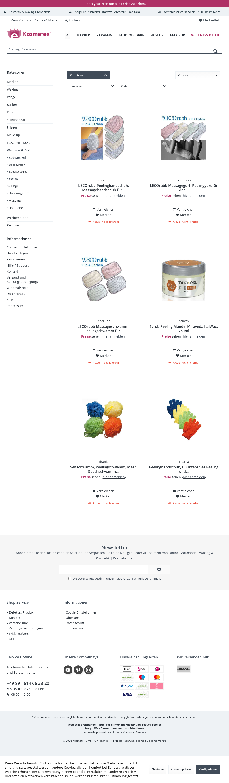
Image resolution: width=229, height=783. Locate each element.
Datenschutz (16, 294)
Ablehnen (157, 769)
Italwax (183, 321)
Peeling (13, 178)
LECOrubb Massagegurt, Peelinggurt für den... (184, 187)
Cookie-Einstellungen (22, 247)
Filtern (78, 75)
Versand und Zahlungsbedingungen (24, 279)
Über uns (73, 618)
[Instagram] (88, 669)
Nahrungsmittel (20, 193)
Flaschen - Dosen (19, 142)
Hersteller (76, 86)
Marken (12, 82)
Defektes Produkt (21, 612)
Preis (124, 86)
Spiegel (13, 186)
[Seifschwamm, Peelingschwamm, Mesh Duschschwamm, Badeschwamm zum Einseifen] (103, 419)
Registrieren (16, 259)
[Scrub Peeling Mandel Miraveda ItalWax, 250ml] (184, 278)
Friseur (12, 127)
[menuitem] (208, 20)
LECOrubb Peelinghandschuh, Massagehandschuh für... (103, 187)
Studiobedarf (17, 120)
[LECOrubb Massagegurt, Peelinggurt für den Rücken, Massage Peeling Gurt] (184, 137)
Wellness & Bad (18, 150)
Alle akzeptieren (181, 769)
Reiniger (13, 225)
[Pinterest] (78, 669)
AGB (10, 300)
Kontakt (12, 271)
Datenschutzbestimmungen (96, 578)
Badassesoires (17, 172)
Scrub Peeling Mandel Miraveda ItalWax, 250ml (184, 328)
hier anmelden (114, 195)
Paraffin (13, 112)
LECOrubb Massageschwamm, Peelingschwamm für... (103, 328)
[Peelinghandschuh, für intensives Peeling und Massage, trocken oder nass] (184, 419)
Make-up (13, 135)
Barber (12, 104)
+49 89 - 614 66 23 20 (28, 683)
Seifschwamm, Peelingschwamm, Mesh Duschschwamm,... (103, 469)
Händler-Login (17, 253)
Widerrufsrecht (18, 288)
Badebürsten (16, 165)
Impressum (15, 306)
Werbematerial (18, 218)
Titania (103, 461)
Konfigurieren (208, 769)
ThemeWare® (157, 741)
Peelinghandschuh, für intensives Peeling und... (183, 469)
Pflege (11, 97)
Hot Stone (15, 208)
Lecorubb (103, 180)
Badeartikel (17, 157)
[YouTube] (68, 669)
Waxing (12, 89)
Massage (15, 200)
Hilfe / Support (18, 265)
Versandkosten (109, 717)
